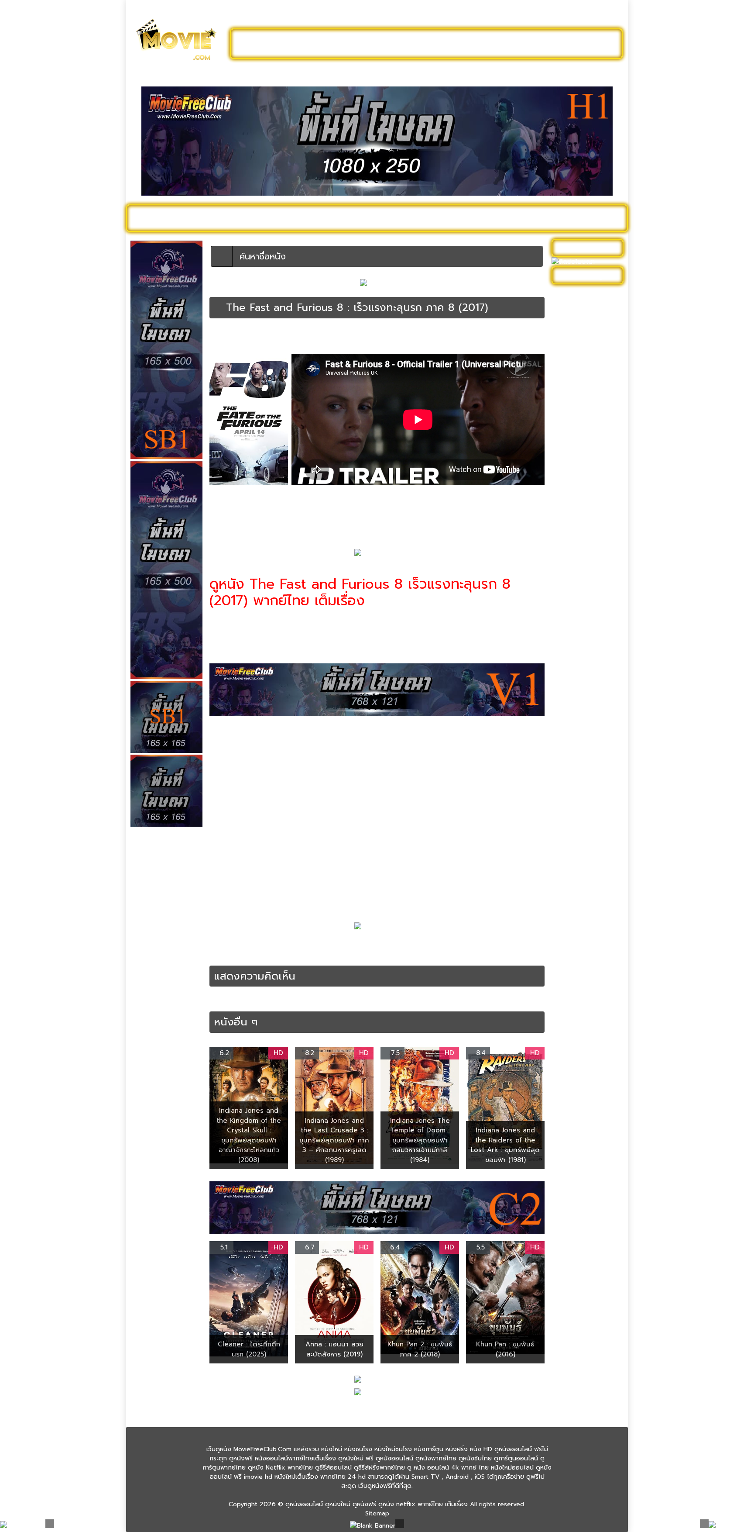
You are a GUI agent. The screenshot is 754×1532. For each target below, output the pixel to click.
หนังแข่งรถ (224, 954)
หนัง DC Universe (581, 385)
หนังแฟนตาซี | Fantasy (587, 832)
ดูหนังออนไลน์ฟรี (277, 43)
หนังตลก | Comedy (583, 547)
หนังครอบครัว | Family (586, 439)
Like (217, 343)
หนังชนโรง (424, 218)
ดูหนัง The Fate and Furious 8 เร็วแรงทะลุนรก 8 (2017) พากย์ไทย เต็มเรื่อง (430, 944)
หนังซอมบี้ (569, 506)
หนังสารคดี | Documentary (576, 701)
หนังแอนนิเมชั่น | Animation (577, 864)
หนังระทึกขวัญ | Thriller (587, 620)
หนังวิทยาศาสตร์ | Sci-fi (588, 656)
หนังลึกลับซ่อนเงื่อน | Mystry (583, 638)
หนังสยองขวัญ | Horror (588, 683)
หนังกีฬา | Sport (578, 425)
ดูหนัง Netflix (371, 218)
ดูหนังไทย (319, 218)
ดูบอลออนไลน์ (551, 43)
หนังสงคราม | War (581, 669)
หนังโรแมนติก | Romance (576, 887)
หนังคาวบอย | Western (588, 452)
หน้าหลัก (219, 335)
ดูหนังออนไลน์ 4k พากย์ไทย (273, 335)
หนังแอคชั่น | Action (430, 335)
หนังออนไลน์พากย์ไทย (414, 43)
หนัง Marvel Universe (586, 398)
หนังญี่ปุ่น (568, 520)
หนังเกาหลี (569, 782)
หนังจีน (565, 466)
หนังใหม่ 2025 (266, 218)
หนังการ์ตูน (474, 218)
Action (238, 944)
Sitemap (377, 1513)
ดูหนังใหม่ (341, 43)
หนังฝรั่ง (518, 218)
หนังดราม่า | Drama (582, 533)
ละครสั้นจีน (490, 43)
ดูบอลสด (599, 218)
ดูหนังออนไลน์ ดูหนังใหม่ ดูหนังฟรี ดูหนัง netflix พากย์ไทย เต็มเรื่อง (376, 1504)
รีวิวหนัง (559, 218)
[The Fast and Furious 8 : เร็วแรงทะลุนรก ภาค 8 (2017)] (218, 307)
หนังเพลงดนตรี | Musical (578, 801)
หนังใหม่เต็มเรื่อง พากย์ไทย (488, 335)
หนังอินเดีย (570, 755)
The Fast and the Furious (287, 944)
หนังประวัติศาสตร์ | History (581, 565)
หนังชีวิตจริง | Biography (590, 493)
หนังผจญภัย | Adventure (574, 588)
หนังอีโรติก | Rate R (583, 769)
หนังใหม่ (216, 218)
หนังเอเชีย (569, 819)
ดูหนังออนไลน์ (167, 218)
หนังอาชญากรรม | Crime (589, 742)
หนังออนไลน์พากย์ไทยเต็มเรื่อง (367, 335)
